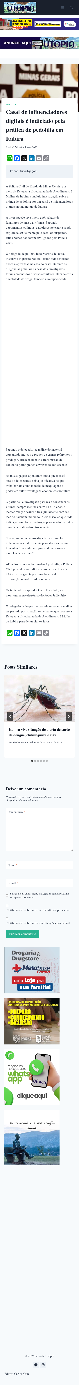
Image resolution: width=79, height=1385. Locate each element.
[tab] (32, 761)
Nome (13, 865)
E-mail (13, 883)
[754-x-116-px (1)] (39, 29)
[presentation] (39, 698)
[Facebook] (36, 1365)
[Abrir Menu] (62, 7)
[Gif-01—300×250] (32, 970)
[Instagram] (43, 1365)
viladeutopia (19, 742)
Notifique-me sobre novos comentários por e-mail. (38, 910)
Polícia (11, 104)
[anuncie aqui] (39, 48)
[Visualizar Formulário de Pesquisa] (71, 7)
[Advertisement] (39, 327)
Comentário (16, 812)
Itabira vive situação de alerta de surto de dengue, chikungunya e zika (39, 732)
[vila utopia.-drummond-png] (32, 1137)
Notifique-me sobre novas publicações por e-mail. (38, 923)
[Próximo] (69, 716)
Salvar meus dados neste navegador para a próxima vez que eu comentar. (39, 895)
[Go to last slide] (10, 716)
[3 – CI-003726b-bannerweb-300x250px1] (32, 1021)
